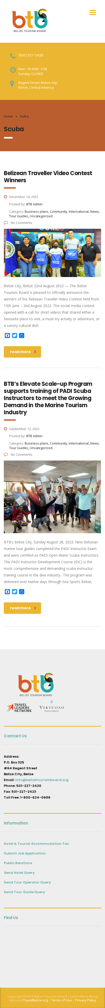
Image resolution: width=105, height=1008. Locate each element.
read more (20, 351)
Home (8, 116)
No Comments (21, 222)
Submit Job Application (25, 853)
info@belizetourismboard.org (42, 779)
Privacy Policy (85, 1000)
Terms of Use (61, 1000)
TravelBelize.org (35, 1000)
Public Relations (18, 863)
